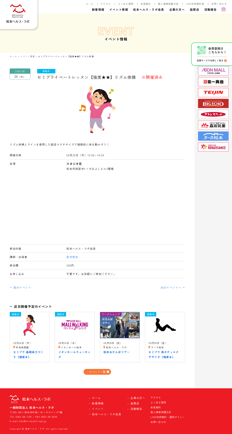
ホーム (90, 3)
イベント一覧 (97, 372)
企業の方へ (177, 9)
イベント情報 (118, 9)
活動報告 (210, 9)
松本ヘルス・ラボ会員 (148, 9)
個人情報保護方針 (168, 3)
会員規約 (146, 3)
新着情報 (98, 9)
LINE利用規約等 (195, 3)
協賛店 (194, 9)
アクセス (106, 3)
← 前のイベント (20, 287)
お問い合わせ (219, 3)
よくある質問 (126, 3)
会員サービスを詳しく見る (210, 60)
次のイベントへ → (172, 287)
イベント (98, 409)
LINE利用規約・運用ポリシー (167, 417)
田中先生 (72, 257)
